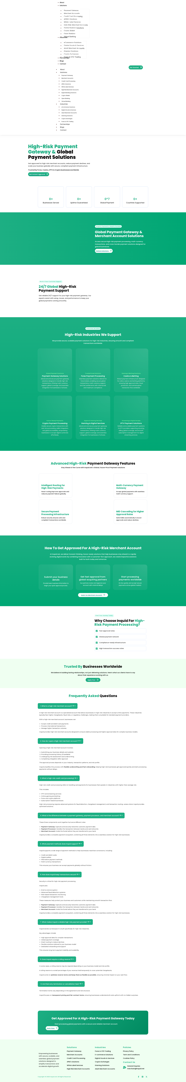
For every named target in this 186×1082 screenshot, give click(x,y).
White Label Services (68, 87)
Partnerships (65, 124)
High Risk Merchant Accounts (70, 90)
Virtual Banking (66, 101)
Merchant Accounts (67, 78)
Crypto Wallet (66, 95)
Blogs (62, 127)
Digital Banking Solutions (69, 93)
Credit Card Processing (68, 81)
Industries (64, 104)
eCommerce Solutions (68, 107)
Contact (63, 130)
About (62, 69)
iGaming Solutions (67, 116)
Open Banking (66, 98)
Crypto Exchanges (67, 118)
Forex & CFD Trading (67, 121)
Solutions (63, 72)
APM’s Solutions (66, 84)
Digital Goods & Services (69, 110)
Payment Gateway (67, 75)
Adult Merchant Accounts (69, 113)
